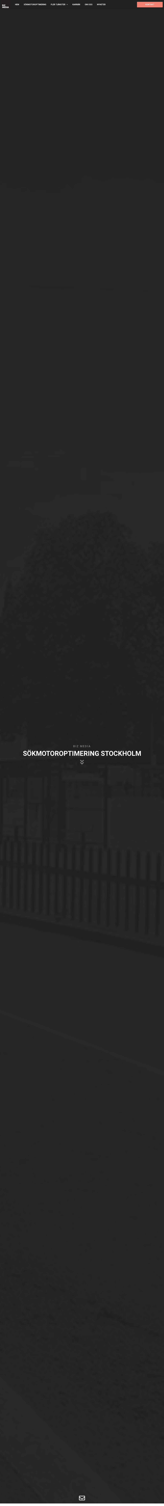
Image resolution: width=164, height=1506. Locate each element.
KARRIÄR (76, 4)
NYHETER (101, 4)
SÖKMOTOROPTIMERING (35, 4)
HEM (17, 4)
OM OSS (88, 4)
